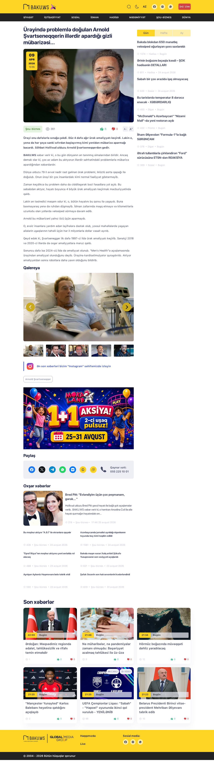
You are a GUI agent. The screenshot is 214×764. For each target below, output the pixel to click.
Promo (151, 128)
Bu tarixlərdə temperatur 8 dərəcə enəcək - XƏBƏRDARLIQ (160, 100)
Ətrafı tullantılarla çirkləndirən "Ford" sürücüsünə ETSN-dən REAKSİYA (162, 155)
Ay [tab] (181, 33)
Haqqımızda (88, 735)
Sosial (75, 17)
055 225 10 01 (119, 471)
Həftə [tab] (163, 33)
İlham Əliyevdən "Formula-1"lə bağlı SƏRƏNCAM (161, 137)
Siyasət (28, 17)
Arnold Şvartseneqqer (38, 379)
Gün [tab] (146, 33)
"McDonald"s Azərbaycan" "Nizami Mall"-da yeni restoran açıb (161, 118)
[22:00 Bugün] (50, 623)
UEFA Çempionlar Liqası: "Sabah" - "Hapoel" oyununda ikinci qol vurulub (106, 708)
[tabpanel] (164, 103)
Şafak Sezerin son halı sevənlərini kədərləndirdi (105, 574)
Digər (151, 109)
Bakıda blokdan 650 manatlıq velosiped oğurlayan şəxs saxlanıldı (161, 44)
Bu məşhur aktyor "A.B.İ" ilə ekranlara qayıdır (47, 532)
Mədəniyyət (137, 17)
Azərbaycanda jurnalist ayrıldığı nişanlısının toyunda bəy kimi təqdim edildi (103, 534)
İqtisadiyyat (52, 17)
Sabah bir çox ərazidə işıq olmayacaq (162, 79)
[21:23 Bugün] (164, 683)
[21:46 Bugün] (107, 623)
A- (125, 129)
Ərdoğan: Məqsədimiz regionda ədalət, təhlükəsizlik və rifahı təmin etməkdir (48, 648)
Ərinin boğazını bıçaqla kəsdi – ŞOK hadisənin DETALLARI (161, 63)
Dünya (186, 17)
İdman (95, 17)
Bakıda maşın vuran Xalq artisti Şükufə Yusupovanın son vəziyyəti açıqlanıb (100, 555)
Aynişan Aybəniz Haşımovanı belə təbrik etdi (46, 574)
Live (187, 6)
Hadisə (114, 17)
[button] (126, 307)
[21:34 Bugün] (164, 623)
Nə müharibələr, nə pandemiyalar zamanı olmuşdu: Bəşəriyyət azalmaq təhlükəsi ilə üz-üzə (106, 648)
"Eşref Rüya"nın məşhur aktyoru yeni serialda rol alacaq (49, 555)
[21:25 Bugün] (50, 683)
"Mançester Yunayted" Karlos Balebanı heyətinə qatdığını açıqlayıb (47, 708)
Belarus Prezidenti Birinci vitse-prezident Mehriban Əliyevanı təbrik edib (162, 708)
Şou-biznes (163, 17)
